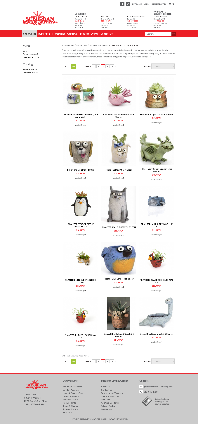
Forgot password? (30, 54)
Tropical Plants (70, 409)
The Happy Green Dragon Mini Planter (157, 169)
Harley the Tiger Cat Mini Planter (156, 114)
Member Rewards (158, 4)
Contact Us (106, 389)
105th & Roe (105, 17)
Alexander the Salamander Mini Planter (118, 115)
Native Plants (69, 402)
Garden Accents (71, 389)
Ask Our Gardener (110, 402)
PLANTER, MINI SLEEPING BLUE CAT (157, 225)
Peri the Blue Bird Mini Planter (119, 278)
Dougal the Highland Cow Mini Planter (119, 335)
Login (146, 4)
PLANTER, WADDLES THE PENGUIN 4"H (81, 225)
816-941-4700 (150, 392)
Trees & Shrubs (70, 406)
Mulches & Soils (70, 399)
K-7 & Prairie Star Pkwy (135, 17)
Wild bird (67, 412)
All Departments (30, 69)
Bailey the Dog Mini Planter (80, 169)
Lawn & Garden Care (73, 393)
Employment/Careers (112, 393)
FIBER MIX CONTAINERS (99, 45)
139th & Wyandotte (161, 17)
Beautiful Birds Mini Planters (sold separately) (81, 115)
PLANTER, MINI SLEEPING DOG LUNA (80, 281)
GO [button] (173, 34)
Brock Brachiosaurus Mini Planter (156, 334)
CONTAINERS (81, 45)
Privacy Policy (108, 406)
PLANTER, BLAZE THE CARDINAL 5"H (156, 281)
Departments (68, 45)
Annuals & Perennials (73, 386)
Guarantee (106, 409)
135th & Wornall (81, 17)
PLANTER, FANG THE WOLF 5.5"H (119, 227)
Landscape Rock (71, 396)
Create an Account (31, 57)
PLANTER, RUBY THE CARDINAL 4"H (81, 336)
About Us (105, 386)
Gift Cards (137, 4)
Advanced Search (30, 72)
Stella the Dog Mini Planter (118, 169)
